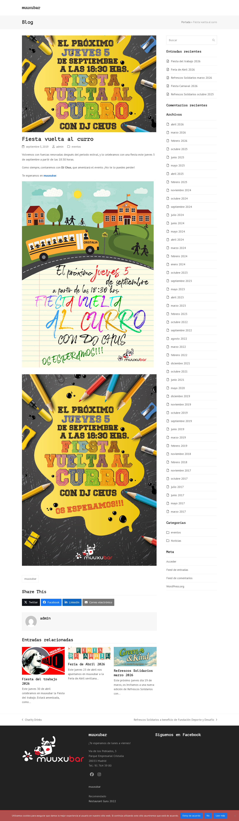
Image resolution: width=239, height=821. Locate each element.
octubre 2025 (179, 149)
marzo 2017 (178, 511)
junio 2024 (177, 223)
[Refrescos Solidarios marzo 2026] (135, 656)
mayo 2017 (178, 503)
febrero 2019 (179, 446)
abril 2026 (177, 124)
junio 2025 (177, 157)
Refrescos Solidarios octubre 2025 (192, 94)
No (208, 815)
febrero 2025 (179, 182)
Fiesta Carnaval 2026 (184, 86)
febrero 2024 (179, 256)
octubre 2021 (179, 371)
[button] (31, 602)
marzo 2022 (178, 347)
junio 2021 (177, 380)
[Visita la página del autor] (31, 621)
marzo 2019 (178, 437)
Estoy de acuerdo (191, 815)
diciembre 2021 (180, 363)
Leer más (220, 815)
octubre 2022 (179, 322)
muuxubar (31, 8)
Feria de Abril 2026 (86, 664)
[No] (235, 815)
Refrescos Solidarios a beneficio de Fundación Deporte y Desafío (174, 720)
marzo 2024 (178, 248)
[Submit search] (213, 40)
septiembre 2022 (181, 330)
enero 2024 (178, 264)
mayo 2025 (178, 165)
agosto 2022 (179, 338)
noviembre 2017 (181, 470)
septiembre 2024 (181, 207)
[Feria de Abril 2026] (89, 653)
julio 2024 (177, 215)
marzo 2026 (178, 132)
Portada (185, 22)
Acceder (171, 561)
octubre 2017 (179, 478)
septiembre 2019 (181, 421)
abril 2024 (177, 239)
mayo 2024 (178, 231)
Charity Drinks (32, 720)
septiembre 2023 (181, 281)
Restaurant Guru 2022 (102, 801)
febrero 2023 (179, 314)
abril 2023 (177, 297)
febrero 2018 (179, 462)
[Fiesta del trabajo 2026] (43, 660)
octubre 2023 (179, 272)
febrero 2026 (179, 141)
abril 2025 (177, 174)
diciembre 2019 (180, 396)
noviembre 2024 (181, 190)
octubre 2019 (179, 413)
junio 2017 (177, 495)
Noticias (176, 541)
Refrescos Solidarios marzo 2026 (191, 77)
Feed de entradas (177, 570)
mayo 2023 (178, 289)
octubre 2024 (179, 198)
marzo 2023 (178, 305)
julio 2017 (177, 487)
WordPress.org (175, 586)
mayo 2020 (178, 388)
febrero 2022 (179, 355)
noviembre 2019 (181, 404)
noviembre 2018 (181, 454)
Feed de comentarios (179, 578)
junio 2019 (177, 429)
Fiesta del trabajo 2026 (185, 61)
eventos (76, 146)
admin (59, 146)
